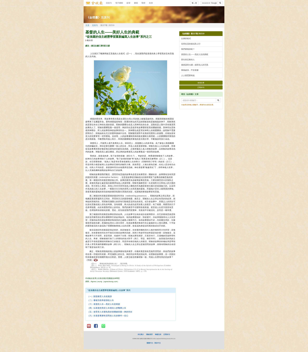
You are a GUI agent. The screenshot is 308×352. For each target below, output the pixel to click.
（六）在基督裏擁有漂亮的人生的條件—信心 (107, 316)
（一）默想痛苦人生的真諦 (99, 296)
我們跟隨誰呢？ (188, 49)
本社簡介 (141, 334)
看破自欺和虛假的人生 (108, 263)
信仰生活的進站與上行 (190, 44)
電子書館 (119, 3)
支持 (151, 3)
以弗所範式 (186, 39)
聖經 (143, 3)
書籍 (136, 3)
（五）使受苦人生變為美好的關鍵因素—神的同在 (109, 312)
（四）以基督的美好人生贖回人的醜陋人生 (106, 308)
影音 (128, 3)
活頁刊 (109, 3)
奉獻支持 (158, 334)
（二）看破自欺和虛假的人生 (100, 300)
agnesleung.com (110, 281)
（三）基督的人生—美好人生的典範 (103, 304)
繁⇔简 (194, 3)
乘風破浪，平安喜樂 (190, 70)
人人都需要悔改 (188, 75)
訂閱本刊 (201, 87)
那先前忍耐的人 (188, 60)
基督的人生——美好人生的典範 (194, 54)
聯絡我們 (149, 334)
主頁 (87, 25)
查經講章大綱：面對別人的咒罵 (194, 65)
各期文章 (201, 83)
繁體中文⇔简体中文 (154, 343)
